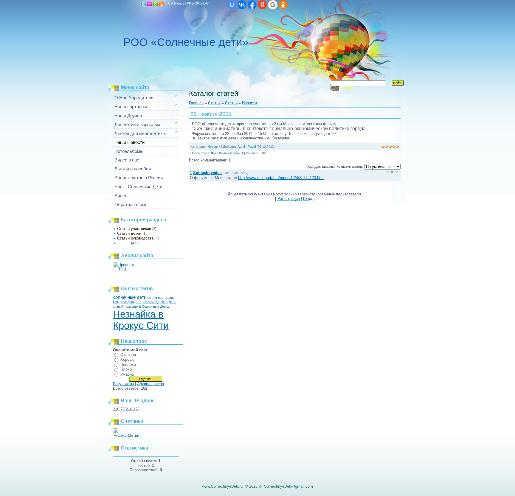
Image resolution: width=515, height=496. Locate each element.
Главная (143, 3)
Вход (155, 3)
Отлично (128, 354)
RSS (161, 3)
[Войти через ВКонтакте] (242, 4)
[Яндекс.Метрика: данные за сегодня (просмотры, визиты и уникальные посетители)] (126, 432)
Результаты (123, 384)
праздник (127, 302)
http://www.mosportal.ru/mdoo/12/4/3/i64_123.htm (281, 177)
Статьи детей (129, 233)
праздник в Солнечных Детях (147, 306)
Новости (123, 243)
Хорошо (127, 359)
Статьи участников (134, 228)
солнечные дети (129, 297)
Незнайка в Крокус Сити (141, 320)
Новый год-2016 (155, 302)
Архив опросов (150, 384)
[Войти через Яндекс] (262, 4)
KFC (139, 302)
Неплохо (128, 364)
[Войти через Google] (272, 5)
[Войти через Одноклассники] (283, 4)
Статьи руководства (135, 238)
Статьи (214, 103)
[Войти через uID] (231, 4)
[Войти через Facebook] (252, 4)
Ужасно (127, 374)
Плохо (126, 369)
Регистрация (149, 3)
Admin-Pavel (247, 146)
